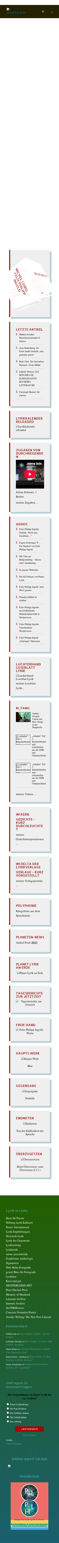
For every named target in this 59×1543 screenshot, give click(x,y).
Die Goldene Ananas (19, 1412)
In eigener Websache (28, 569)
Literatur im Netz (16, 1299)
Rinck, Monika (23, 132)
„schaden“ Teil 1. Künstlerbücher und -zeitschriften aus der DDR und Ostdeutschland (39, 774)
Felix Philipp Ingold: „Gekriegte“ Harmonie (29, 639)
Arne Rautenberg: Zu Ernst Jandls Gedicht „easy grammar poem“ (31, 351)
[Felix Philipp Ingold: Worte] (30, 1033)
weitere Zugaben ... (27, 502)
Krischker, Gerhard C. (30, 115)
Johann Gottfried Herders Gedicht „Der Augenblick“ (27, 1366)
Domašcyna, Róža (27, 88)
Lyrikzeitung (13, 1245)
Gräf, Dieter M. (24, 98)
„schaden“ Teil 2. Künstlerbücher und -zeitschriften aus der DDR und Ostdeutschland (39, 746)
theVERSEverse (15, 1308)
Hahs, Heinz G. (22, 101)
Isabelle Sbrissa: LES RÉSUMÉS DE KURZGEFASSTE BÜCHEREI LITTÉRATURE (29, 378)
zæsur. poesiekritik (17, 1254)
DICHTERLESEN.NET (19, 1285)
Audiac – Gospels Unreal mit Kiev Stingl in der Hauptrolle (37, 720)
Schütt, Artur (20, 142)
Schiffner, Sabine (23, 135)
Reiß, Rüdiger (24, 128)
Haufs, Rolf (21, 105)
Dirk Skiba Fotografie (18, 1267)
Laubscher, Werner (26, 118)
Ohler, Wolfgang (25, 125)
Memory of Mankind (18, 1294)
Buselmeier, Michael (30, 81)
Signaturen (12, 1263)
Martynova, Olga (25, 121)
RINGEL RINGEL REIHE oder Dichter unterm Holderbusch (25, 65)
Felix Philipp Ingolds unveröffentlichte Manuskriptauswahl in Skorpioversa (29, 612)
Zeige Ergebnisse (29, 1435)
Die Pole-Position (18, 1408)
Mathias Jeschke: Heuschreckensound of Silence (29, 338)
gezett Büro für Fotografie (21, 1272)
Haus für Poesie (15, 1218)
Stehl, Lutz (20, 148)
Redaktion (16, 74)
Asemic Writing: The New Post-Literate (28, 1317)
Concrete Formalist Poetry (21, 1312)
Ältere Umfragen (13, 1443)
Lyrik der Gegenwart (18, 1240)
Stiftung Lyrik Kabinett (19, 1222)
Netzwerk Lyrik (15, 1236)
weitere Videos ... (26, 794)
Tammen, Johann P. (27, 155)
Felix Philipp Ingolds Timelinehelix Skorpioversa (29, 627)
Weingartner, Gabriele (24, 162)
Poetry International (17, 1227)
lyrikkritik (12, 1249)
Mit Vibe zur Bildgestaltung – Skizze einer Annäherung (30, 560)
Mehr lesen (13, 191)
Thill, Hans (18, 159)
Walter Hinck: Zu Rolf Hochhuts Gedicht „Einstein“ (28, 1358)
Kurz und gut (13, 1281)
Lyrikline (11, 1276)
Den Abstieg (15, 1421)
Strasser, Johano (20, 152)
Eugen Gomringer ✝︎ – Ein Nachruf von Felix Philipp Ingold (29, 546)
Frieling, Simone (26, 95)
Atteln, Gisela (32, 74)
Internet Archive (15, 1303)
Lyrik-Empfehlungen (18, 1231)
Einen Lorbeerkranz (19, 1404)
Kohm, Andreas (21, 111)
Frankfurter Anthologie (19, 1258)
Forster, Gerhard (26, 91)
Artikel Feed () (27, 942)
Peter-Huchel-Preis (17, 1290)
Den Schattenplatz (18, 1417)
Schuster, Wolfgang (27, 138)
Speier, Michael (21, 145)
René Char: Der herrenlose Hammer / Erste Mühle (31, 363)
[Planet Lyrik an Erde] (30, 973)
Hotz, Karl (22, 108)
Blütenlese (23, 78)
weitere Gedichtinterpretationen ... (30, 839)
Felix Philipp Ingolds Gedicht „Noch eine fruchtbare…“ (29, 532)
